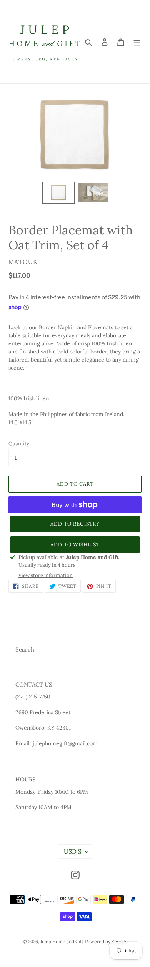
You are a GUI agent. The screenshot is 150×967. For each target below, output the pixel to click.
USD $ (72, 851)
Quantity (18, 443)
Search (24, 649)
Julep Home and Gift (61, 941)
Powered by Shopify (106, 941)
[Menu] (137, 41)
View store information (45, 575)
